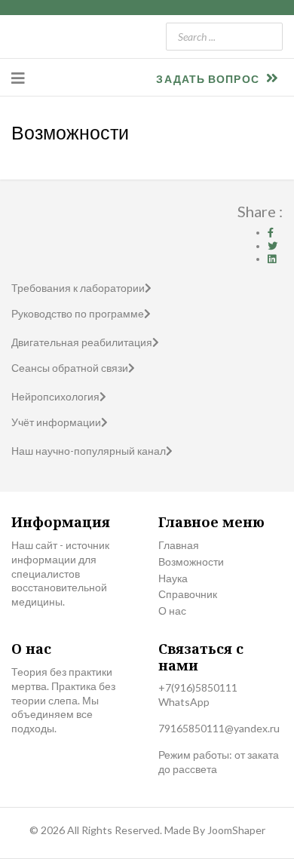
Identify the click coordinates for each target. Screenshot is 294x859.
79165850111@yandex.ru (219, 728)
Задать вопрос (209, 78)
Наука (173, 578)
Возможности (191, 561)
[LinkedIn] (272, 259)
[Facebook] (271, 232)
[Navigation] (18, 78)
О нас (172, 610)
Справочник (187, 593)
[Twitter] (272, 246)
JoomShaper (236, 830)
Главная (178, 544)
